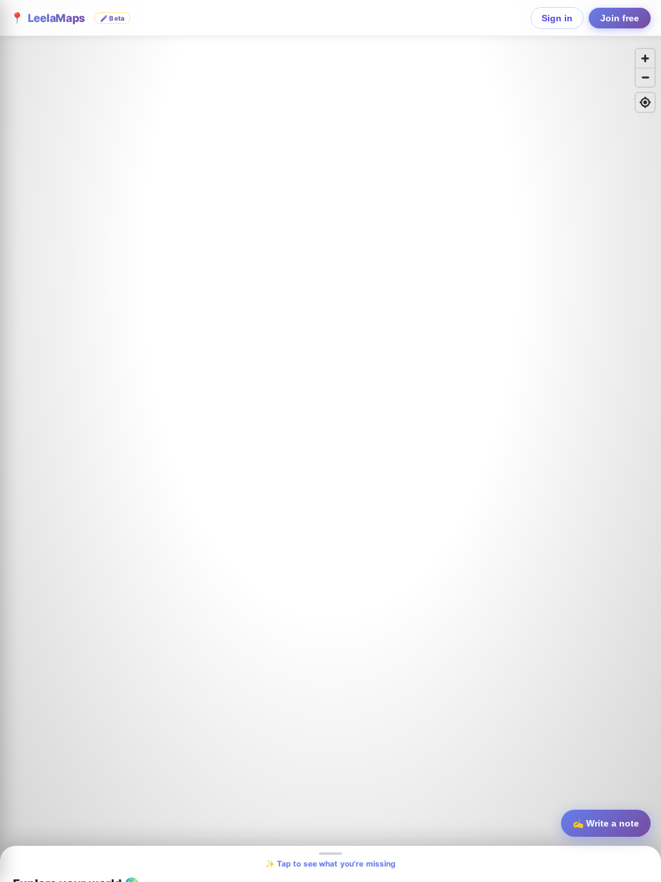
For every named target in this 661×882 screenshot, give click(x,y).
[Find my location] (645, 102)
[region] (330, 441)
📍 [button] (67, 18)
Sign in (557, 18)
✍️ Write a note (606, 823)
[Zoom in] (645, 58)
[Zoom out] (645, 77)
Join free (619, 18)
